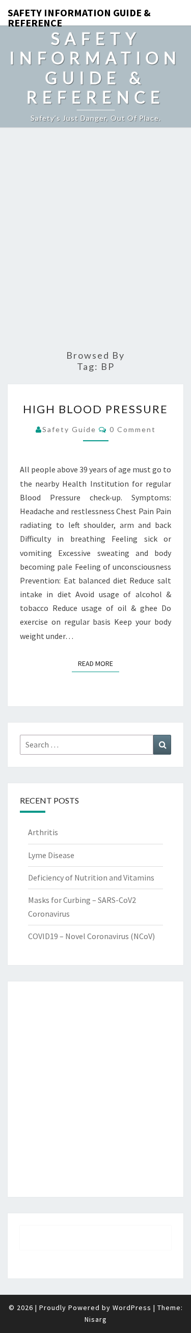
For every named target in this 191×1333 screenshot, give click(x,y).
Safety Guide (69, 429)
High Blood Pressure (95, 409)
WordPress (132, 1307)
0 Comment (133, 429)
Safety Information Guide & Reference (79, 15)
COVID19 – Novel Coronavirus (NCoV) (91, 936)
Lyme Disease (51, 855)
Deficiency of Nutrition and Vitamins (91, 877)
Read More (98, 663)
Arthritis (43, 832)
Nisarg (96, 1319)
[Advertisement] (95, 239)
